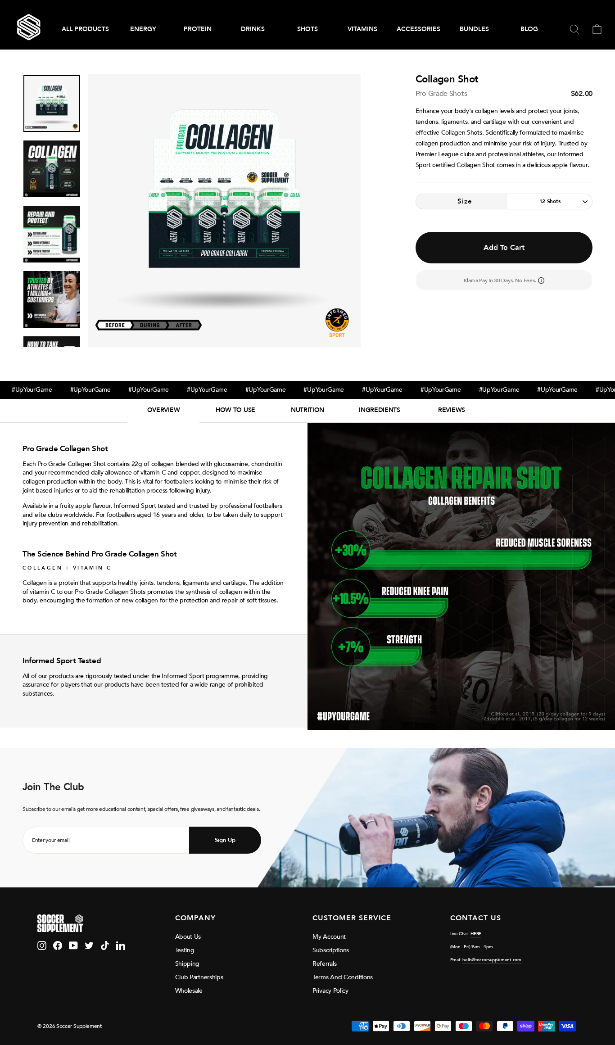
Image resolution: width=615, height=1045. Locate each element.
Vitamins (362, 29)
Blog (529, 29)
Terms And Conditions (342, 977)
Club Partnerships (199, 977)
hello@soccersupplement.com (491, 960)
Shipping (187, 963)
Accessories (418, 29)
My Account (329, 936)
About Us (188, 936)
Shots (307, 29)
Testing (184, 950)
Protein (198, 29)
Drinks (253, 29)
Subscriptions (330, 950)
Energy (143, 29)
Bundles (474, 29)
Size (464, 201)
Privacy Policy (330, 990)
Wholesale (189, 990)
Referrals (324, 963)
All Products (85, 29)
